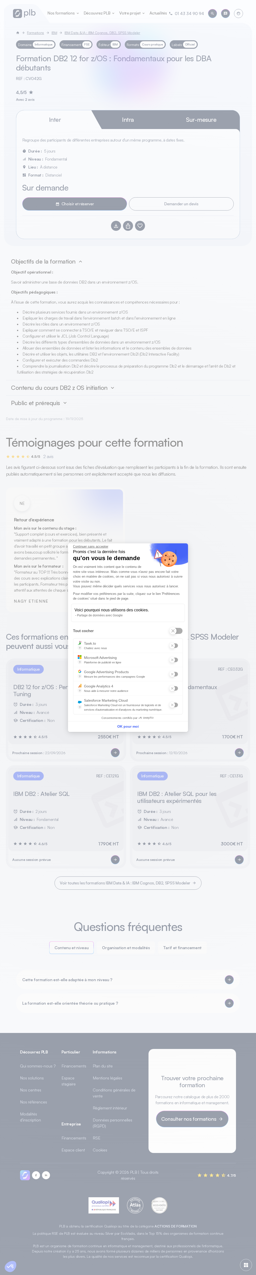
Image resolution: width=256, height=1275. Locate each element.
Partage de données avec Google (100, 615)
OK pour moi (128, 726)
